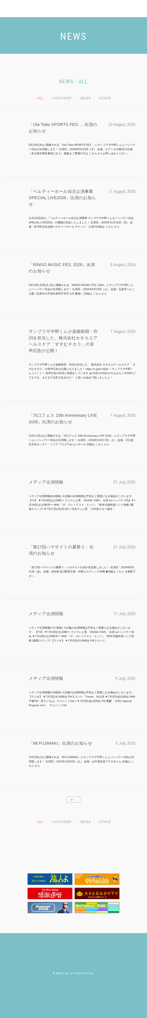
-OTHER (104, 98)
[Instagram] (131, 9)
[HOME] (28, 946)
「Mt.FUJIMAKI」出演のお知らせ (60, 743)
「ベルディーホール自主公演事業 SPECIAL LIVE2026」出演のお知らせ (62, 198)
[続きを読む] (32, 160)
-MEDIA (85, 98)
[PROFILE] (61, 9)
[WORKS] (76, 9)
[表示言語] (138, 14)
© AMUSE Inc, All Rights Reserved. (73, 973)
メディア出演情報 (46, 482)
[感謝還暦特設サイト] (50, 893)
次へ (72, 799)
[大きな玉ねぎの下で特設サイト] (97, 893)
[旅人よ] (50, 879)
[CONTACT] (106, 9)
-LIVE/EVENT (61, 98)
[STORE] (91, 9)
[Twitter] (118, 9)
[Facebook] (124, 9)
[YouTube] (138, 9)
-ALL (40, 98)
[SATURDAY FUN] (97, 907)
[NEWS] (47, 9)
